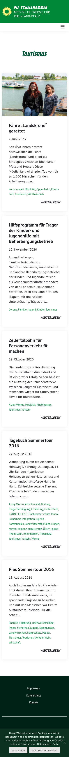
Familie (22, 309)
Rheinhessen (44, 404)
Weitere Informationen (44, 750)
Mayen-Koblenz (18, 528)
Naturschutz (35, 528)
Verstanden (18, 750)
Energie (13, 623)
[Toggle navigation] (62, 27)
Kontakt (33, 702)
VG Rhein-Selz (36, 194)
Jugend (32, 309)
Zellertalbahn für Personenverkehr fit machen (28, 345)
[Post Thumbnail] (34, 94)
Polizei (55, 528)
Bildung (45, 504)
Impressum (33, 688)
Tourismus (20, 194)
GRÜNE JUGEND (18, 514)
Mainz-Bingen (51, 524)
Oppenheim (43, 189)
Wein (47, 637)
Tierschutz (45, 533)
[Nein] (64, 743)
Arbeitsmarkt (32, 504)
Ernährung (37, 509)
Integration (28, 519)
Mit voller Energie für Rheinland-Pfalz (32, 14)
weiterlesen (50, 202)
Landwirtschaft (33, 524)
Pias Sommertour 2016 (31, 569)
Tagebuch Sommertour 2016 (31, 443)
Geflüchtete (51, 509)
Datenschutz (33, 695)
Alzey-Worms (16, 404)
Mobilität (30, 189)
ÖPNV (46, 528)
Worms (35, 538)
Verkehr (26, 409)
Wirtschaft (15, 642)
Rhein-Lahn (15, 533)
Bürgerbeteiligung (19, 509)
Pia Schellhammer (31, 7)
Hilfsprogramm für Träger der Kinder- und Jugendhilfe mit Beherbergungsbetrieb (33, 233)
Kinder (41, 309)
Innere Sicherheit (19, 627)
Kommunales (16, 189)
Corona (13, 309)
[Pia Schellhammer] (7, 11)
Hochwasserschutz (39, 514)
